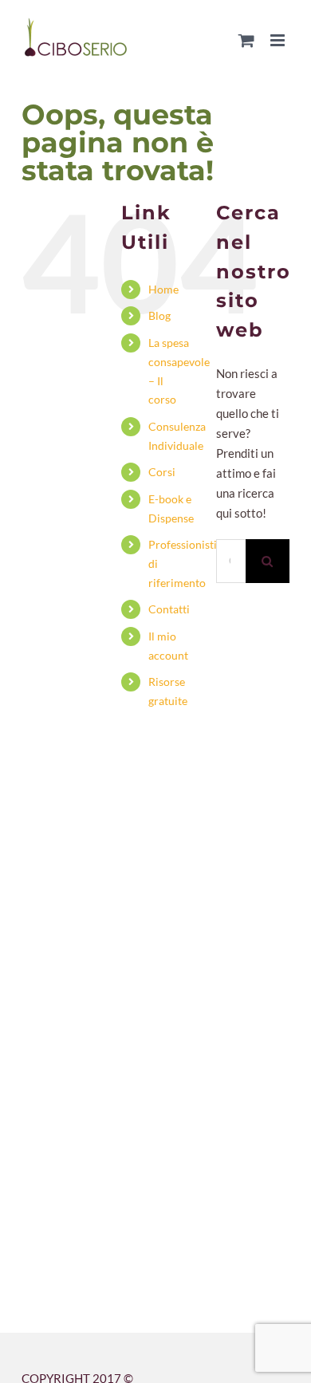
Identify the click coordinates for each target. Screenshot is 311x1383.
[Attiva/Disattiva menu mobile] (278, 40)
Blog (159, 315)
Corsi (161, 472)
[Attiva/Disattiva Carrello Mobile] (246, 40)
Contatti (169, 609)
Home (163, 289)
